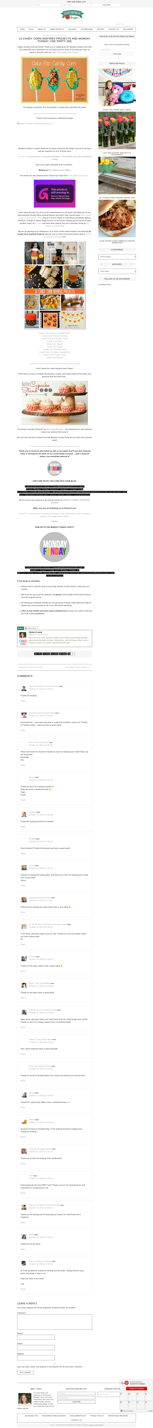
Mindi (31, 1234)
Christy (32, 956)
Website (20, 1354)
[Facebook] (23, 641)
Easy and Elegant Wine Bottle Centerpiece (117, 154)
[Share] (68, 653)
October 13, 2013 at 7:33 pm (41, 900)
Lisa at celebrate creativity (40, 1261)
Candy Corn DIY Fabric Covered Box (54, 352)
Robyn (32, 1119)
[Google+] (25, 641)
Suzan (31, 777)
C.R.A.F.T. (22, 156)
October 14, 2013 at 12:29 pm (41, 1122)
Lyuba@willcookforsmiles (39, 898)
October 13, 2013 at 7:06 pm (41, 780)
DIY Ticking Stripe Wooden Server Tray (117, 198)
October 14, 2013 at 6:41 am (41, 1069)
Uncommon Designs (76, 15)
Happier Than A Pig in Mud (40, 1039)
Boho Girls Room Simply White (117, 110)
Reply (23, 701)
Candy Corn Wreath (54, 344)
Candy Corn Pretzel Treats (55, 355)
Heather (32, 812)
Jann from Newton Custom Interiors (43, 686)
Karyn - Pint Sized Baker (39, 983)
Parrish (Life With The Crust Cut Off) (44, 1205)
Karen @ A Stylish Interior (40, 1066)
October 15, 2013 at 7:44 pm (41, 1264)
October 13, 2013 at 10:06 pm (41, 986)
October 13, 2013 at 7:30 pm (41, 868)
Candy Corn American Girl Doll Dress (54, 333)
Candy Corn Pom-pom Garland (54, 336)
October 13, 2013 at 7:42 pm (41, 959)
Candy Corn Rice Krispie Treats (54, 338)
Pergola (38, 223)
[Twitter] (20, 641)
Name (20, 1333)
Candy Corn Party (54, 341)
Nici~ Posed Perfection (38, 742)
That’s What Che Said (71, 156)
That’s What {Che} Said (70, 514)
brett (31, 1176)
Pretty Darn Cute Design (93, 1425)
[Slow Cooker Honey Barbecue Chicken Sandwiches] (117, 219)
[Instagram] (21, 644)
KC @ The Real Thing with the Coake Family (48, 924)
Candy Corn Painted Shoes (54, 349)
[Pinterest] (24, 644)
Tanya (31, 1093)
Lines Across (34, 156)
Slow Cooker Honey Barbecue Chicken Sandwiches (117, 242)
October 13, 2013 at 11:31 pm (41, 1013)
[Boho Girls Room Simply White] (117, 87)
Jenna (31, 865)
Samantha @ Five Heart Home (42, 713)
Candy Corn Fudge (55, 347)
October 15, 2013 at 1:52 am (41, 1237)
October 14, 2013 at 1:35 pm (41, 1178)
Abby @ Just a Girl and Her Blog (42, 1010)
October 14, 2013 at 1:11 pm (41, 1152)
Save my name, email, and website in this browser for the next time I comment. (50, 1367)
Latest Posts (32, 628)
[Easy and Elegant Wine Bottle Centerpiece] (117, 131)
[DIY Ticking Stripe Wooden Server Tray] (117, 176)
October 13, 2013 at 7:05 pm (41, 716)
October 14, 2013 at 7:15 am (41, 1095)
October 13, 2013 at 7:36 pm (41, 927)
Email (20, 1344)
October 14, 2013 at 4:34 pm (41, 1208)
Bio (21, 628)
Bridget (32, 839)
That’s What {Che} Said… (79, 175)
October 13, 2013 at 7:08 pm (41, 815)
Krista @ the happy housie (40, 1149)
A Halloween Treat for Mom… (77, 667)
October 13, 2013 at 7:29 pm (41, 841)
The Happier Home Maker (59, 170)
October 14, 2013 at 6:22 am (41, 1042)
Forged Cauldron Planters (32, 667)
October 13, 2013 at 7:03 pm (41, 689)
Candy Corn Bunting (54, 357)
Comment (21, 1313)
